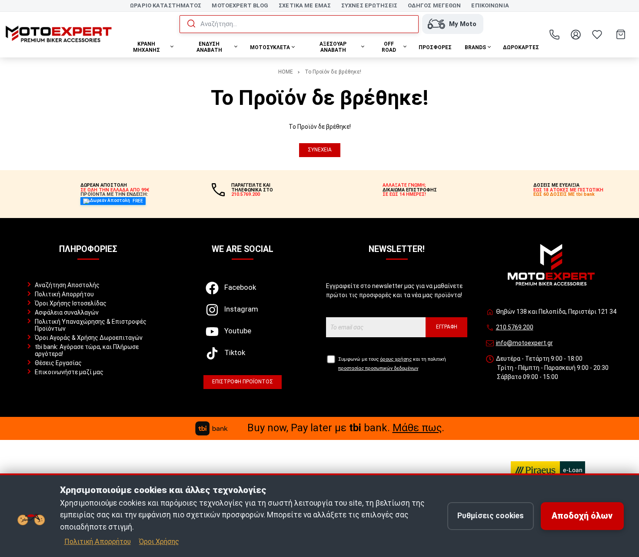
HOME (285, 72)
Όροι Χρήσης (159, 541)
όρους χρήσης (396, 359)
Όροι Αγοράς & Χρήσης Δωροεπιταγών (89, 337)
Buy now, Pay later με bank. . (345, 428)
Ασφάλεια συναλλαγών (67, 312)
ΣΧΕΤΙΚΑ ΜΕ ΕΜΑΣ (305, 5)
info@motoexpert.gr (524, 342)
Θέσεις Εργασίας (58, 362)
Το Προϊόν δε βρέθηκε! (333, 72)
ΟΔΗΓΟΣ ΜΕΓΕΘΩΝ (434, 5)
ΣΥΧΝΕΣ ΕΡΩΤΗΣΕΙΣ (369, 5)
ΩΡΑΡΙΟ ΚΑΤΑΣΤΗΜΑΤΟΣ (165, 5)
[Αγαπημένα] (597, 34)
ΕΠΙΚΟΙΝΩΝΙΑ (490, 5)
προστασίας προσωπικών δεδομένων (378, 368)
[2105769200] (555, 34)
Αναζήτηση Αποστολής (67, 285)
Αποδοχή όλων (582, 516)
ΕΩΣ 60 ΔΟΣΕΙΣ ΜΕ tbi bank (564, 194)
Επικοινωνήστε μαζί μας (69, 372)
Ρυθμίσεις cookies (490, 515)
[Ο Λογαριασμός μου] (576, 34)
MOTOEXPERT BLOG (240, 5)
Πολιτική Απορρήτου (64, 294)
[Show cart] (621, 34)
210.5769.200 (514, 327)
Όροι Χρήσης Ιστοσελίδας (70, 303)
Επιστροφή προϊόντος (242, 382)
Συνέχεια (320, 150)
